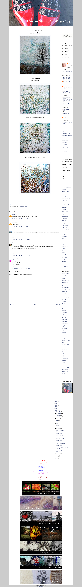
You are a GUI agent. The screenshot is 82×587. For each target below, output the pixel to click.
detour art (64, 299)
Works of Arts (66, 113)
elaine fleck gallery (65, 344)
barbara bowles (65, 276)
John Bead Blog (66, 77)
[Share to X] (13, 206)
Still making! (65, 82)
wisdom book (64, 257)
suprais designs (65, 138)
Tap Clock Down (66, 119)
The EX (63, 373)
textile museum (65, 357)
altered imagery (65, 225)
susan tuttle (64, 189)
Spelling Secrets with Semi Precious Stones (67, 100)
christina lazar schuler (66, 227)
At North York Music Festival (67, 87)
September (58, 416)
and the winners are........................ (63, 438)
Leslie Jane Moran (67, 103)
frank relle (64, 278)
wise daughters (65, 347)
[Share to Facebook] (14, 206)
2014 (64, 110)
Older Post (58, 304)
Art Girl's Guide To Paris (67, 122)
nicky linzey (64, 234)
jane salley (64, 307)
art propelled (64, 218)
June (57, 422)
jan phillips (64, 301)
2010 (56, 455)
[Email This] (10, 206)
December (58, 411)
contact (63, 362)
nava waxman (65, 142)
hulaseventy (64, 238)
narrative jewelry (65, 211)
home (54, 26)
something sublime (66, 198)
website (59, 26)
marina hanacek (65, 140)
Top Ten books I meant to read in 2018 (67, 93)
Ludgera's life (66, 109)
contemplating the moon (67, 135)
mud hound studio (65, 191)
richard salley (64, 222)
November (58, 413)
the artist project (65, 338)
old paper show (65, 371)
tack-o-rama (64, 264)
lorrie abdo (64, 196)
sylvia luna (64, 303)
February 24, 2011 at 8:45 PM (21, 226)
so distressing (64, 202)
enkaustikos (64, 151)
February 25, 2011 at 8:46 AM (21, 239)
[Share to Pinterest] (15, 206)
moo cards (64, 261)
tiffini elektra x (65, 317)
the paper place (65, 355)
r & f (63, 131)
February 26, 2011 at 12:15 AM (21, 255)
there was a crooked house (61, 432)
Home (35, 304)
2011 (56, 410)
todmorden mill (65, 358)
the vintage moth (65, 254)
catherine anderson (65, 305)
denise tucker (64, 214)
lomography (64, 255)
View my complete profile (67, 71)
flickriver (63, 252)
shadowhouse (64, 245)
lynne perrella (64, 325)
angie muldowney (65, 193)
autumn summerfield (66, 195)
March (57, 427)
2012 (56, 408)
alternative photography (66, 289)
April (57, 425)
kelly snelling (64, 314)
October (58, 415)
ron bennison (64, 137)
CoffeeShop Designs (41, 586)
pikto (63, 342)
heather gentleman (65, 129)
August (58, 418)
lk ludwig (64, 220)
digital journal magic (60, 443)
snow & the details (60, 430)
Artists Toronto (65, 364)
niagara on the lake (65, 369)
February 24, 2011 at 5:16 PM (21, 218)
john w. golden (65, 293)
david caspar (64, 312)
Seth (13, 222)
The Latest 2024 (66, 78)
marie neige (64, 284)
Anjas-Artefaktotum (16, 259)
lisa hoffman (64, 321)
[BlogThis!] (11, 206)
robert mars (64, 332)
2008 (56, 458)
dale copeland (64, 328)
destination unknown (67, 81)
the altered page (65, 205)
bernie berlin (64, 319)
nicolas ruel (64, 285)
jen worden (64, 310)
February (58, 428)
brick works (64, 360)
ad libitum (64, 209)
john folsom (64, 291)
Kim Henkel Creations (16, 230)
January (58, 453)
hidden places (64, 207)
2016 (56, 401)
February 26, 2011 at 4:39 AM (21, 268)
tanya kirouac (64, 144)
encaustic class (35, 33)
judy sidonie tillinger (66, 280)
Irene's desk (65, 91)
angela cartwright (65, 231)
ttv (62, 250)
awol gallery (64, 349)
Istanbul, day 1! (66, 114)
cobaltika (63, 330)
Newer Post (12, 304)
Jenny (13, 242)
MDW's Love (66, 86)
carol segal (64, 233)
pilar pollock (64, 316)
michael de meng (65, 326)
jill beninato (64, 308)
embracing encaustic (66, 133)
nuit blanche (64, 375)
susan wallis (64, 146)
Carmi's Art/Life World (66, 97)
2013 (56, 406)
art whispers (64, 224)
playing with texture (60, 435)
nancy (69, 63)
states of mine (64, 213)
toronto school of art (66, 367)
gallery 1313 (64, 351)
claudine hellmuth (65, 229)
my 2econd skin (65, 246)
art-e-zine (64, 259)
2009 (56, 456)
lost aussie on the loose (66, 187)
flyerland (63, 376)
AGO (63, 353)
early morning (59, 450)
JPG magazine (65, 266)
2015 (56, 403)
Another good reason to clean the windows (67, 105)
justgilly (13, 214)
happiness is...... (65, 236)
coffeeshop (64, 248)
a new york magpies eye (67, 204)
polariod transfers (65, 287)
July (57, 420)
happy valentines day (60, 442)
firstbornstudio (65, 216)
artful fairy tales (65, 200)
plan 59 (63, 263)
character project (65, 273)
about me (64, 26)
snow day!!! (58, 451)
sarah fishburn (65, 323)
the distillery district (66, 340)
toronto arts (64, 366)
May (57, 423)
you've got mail (59, 437)
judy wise (64, 149)
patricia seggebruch (66, 148)
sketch (63, 346)
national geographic (66, 275)
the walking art (65, 282)
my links (69, 26)
